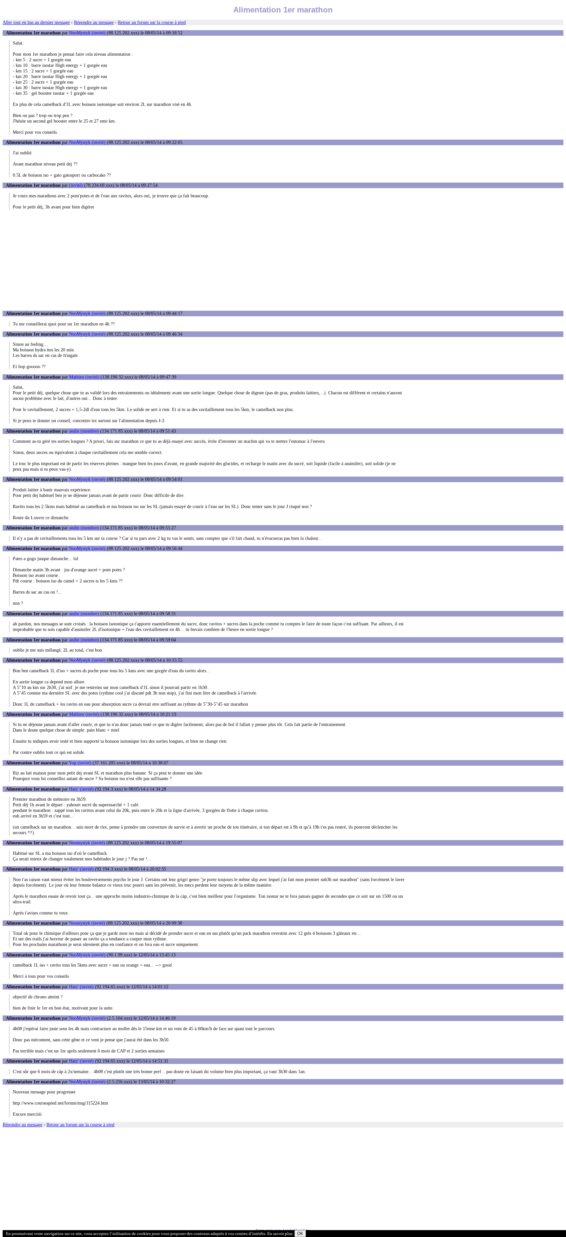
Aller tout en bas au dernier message (36, 22)
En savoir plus (279, 1233)
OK (300, 1233)
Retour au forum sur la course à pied (152, 22)
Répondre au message (94, 22)
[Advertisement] (283, 260)
